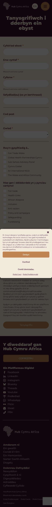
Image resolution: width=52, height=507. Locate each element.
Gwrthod (26, 262)
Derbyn (26, 254)
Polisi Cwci (17, 274)
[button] (48, 232)
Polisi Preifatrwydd (30, 274)
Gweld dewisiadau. (26, 269)
